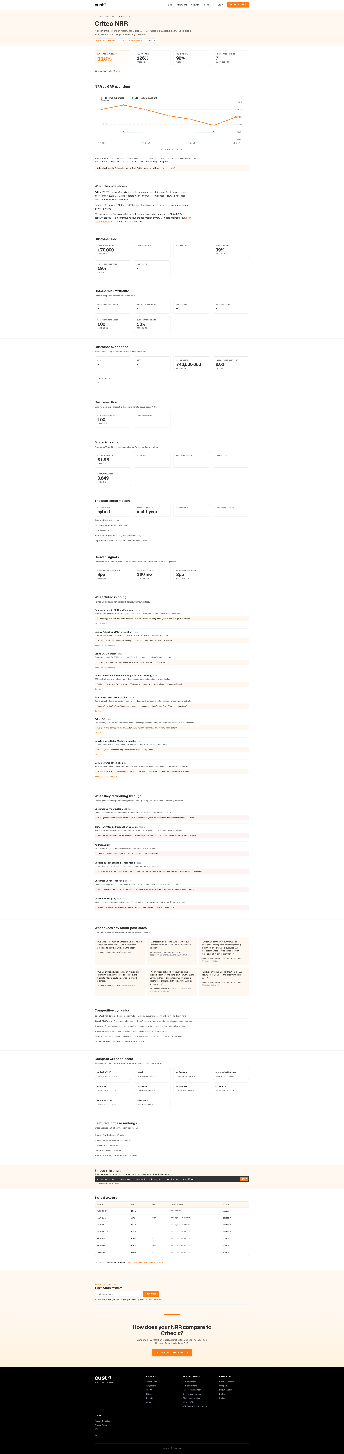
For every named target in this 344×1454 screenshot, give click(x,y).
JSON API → (114, 1183)
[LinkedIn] (117, 1435)
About (148, 1402)
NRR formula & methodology (195, 1406)
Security (195, 5)
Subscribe (150, 1294)
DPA (96, 1429)
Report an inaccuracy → (137, 1262)
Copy (244, 1179)
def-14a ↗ (99, 689)
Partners (223, 1394)
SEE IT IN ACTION (238, 5)
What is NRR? (189, 1402)
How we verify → (156, 1262)
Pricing (206, 5)
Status (222, 1398)
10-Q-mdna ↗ (101, 624)
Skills (170, 5)
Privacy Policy (101, 1425)
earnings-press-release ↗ (106, 645)
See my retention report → (172, 1353)
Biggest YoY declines (192, 1394)
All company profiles (191, 1398)
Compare (223, 1386)
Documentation (225, 1390)
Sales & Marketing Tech (105, 40)
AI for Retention (153, 1382)
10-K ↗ (98, 733)
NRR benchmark (190, 1386)
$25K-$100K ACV (136, 40)
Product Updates (226, 1382)
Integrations (182, 5)
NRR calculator (189, 1382)
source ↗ (227, 1211)
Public (121, 40)
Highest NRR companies (193, 1390)
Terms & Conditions (103, 1421)
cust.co (98, 16)
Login (220, 5)
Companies (109, 16)
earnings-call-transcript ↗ (106, 776)
